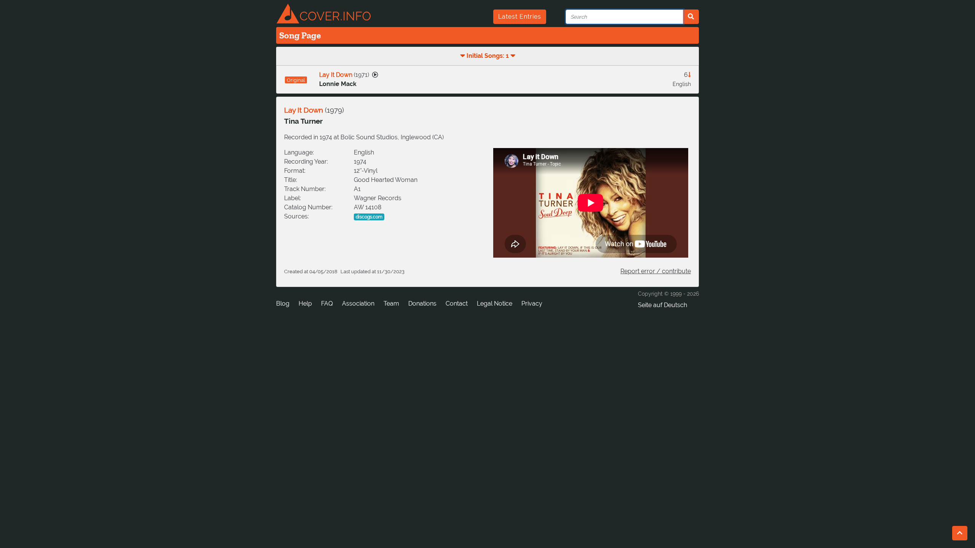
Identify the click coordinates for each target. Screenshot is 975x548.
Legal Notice (494, 303)
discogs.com (369, 217)
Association (358, 303)
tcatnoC (457, 303)
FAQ (327, 303)
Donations (422, 303)
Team (391, 303)
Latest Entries (519, 16)
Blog (282, 303)
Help (305, 303)
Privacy (531, 303)
